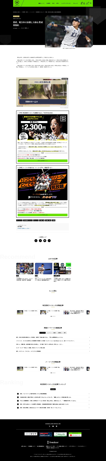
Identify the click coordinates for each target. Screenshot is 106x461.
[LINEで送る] (25, 28)
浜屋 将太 (48, 220)
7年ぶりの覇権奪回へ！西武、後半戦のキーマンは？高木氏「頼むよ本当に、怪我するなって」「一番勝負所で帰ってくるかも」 (48, 400)
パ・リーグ (19, 220)
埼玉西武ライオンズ (28, 220)
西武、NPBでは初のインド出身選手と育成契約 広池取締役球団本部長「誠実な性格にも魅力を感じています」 (44, 404)
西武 (54, 220)
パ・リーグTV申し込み (43, 214)
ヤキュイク (75, 3)
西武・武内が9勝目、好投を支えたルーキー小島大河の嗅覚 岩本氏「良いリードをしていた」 (41, 407)
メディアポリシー (72, 446)
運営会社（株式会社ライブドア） (53, 447)
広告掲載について (31, 446)
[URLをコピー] (27, 28)
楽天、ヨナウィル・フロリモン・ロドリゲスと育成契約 (28, 351)
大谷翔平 (48, 3)
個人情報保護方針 (40, 446)
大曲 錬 (42, 220)
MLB (53, 3)
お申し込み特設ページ (42, 160)
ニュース (36, 220)
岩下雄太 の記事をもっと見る (23, 228)
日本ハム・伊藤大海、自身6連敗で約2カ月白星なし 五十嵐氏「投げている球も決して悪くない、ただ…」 (39, 344)
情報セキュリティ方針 (50, 446)
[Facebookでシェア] (23, 28)
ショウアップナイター (66, 3)
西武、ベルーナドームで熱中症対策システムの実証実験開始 (33, 393)
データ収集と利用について (62, 446)
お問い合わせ (23, 446)
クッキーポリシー (81, 446)
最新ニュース (41, 3)
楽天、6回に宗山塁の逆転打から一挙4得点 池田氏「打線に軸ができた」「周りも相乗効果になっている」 (39, 337)
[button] (51, 316)
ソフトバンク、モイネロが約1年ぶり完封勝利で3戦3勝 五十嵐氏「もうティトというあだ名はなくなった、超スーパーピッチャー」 (45, 340)
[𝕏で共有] (22, 28)
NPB (57, 3)
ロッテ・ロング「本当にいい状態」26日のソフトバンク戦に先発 (30, 347)
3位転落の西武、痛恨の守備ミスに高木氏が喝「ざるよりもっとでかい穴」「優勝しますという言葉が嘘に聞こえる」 (46, 397)
